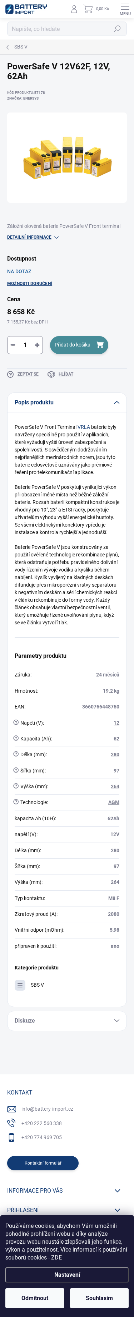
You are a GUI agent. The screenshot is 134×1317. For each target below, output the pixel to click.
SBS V (37, 985)
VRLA (84, 427)
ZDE (56, 1257)
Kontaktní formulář (43, 1163)
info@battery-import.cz (47, 1109)
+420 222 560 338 (41, 1123)
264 (115, 786)
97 (116, 771)
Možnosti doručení (29, 283)
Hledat (117, 28)
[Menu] (125, 9)
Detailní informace (29, 237)
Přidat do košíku (72, 345)
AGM (113, 802)
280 (115, 754)
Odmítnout (34, 1298)
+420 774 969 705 (41, 1137)
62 (116, 739)
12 (116, 723)
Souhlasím (99, 1298)
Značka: (23, 98)
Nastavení (67, 1274)
